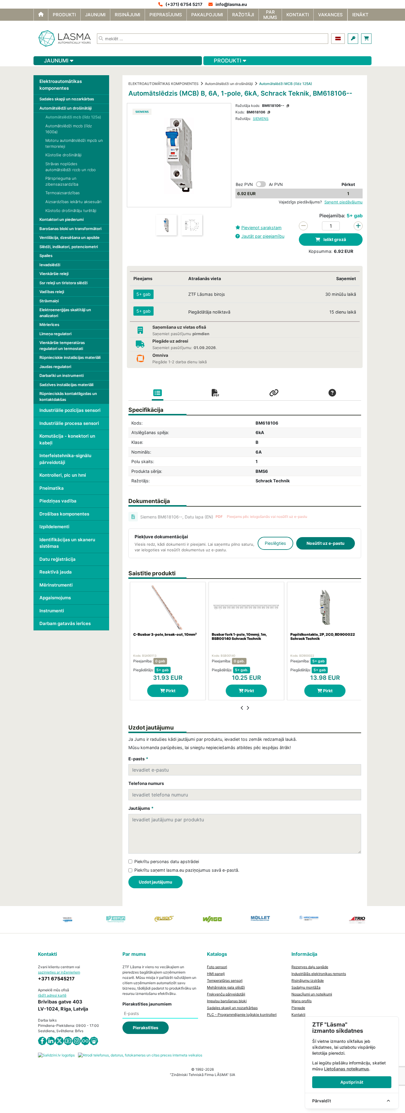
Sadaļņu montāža (306, 987)
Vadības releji (51, 291)
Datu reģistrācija (57, 559)
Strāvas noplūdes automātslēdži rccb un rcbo (70, 166)
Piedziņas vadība (57, 501)
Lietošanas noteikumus (346, 1068)
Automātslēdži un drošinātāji (65, 108)
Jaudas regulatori (55, 366)
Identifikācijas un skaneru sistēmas (67, 543)
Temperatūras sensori (225, 980)
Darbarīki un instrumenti (61, 375)
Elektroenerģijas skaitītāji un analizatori (65, 312)
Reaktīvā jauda (55, 572)
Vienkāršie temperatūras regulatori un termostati (62, 345)
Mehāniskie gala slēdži (226, 987)
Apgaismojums (55, 597)
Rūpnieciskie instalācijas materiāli (70, 357)
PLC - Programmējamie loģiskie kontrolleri (242, 1014)
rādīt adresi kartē (52, 995)
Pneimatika (51, 488)
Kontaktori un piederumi (61, 219)
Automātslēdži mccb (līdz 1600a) (68, 128)
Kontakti (298, 1014)
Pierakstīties (145, 1027)
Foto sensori (217, 967)
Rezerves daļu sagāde (309, 967)
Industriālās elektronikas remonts (318, 973)
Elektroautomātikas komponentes (60, 84)
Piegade (298, 1008)
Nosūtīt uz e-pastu (326, 543)
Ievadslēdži (49, 264)
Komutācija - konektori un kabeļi (67, 439)
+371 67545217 (56, 979)
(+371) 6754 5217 (184, 4)
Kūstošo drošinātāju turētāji (70, 210)
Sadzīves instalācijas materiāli (66, 384)
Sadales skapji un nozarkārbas (66, 99)
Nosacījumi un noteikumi (311, 994)
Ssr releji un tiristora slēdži (63, 282)
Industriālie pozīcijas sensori (70, 410)
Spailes (45, 255)
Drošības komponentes (64, 514)
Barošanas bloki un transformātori (70, 228)
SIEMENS (261, 118)
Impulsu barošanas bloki (227, 1001)
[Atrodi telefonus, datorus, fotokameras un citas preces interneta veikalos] (140, 1055)
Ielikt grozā (334, 239)
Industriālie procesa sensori (69, 423)
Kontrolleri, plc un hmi (62, 475)
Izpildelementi (54, 526)
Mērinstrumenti (56, 585)
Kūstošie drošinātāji (63, 154)
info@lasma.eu (231, 4)
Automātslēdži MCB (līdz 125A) (285, 83)
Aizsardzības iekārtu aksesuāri (73, 201)
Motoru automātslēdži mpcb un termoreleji (74, 143)
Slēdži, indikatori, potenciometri (68, 246)
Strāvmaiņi (49, 300)
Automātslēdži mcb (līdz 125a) (73, 117)
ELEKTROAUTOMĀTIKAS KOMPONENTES (163, 83)
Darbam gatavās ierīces (65, 623)
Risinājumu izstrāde (307, 980)
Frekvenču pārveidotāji (226, 994)
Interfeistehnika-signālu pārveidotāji (65, 459)
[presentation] (242, 708)
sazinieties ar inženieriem (59, 972)
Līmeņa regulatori (55, 333)
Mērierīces (49, 324)
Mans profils (301, 1001)
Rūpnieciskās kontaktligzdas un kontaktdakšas (68, 396)
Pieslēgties (275, 543)
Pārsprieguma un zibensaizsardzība (61, 181)
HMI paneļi (216, 973)
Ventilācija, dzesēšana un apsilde (69, 237)
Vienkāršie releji (53, 273)
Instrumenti (51, 610)
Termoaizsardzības (62, 192)
